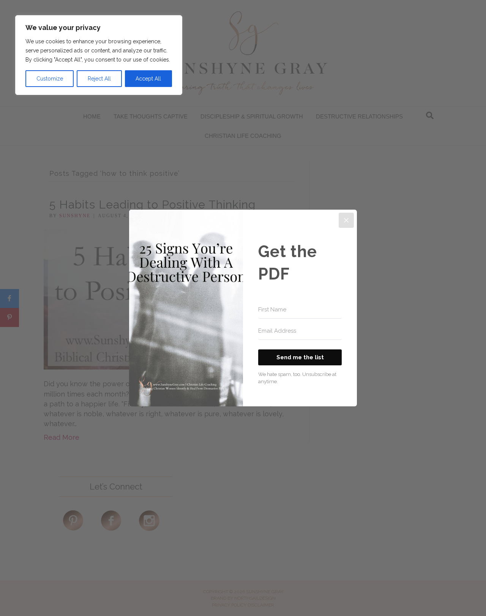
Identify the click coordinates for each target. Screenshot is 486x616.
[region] (98, 55)
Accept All (148, 79)
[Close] (346, 220)
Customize (49, 79)
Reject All (99, 79)
